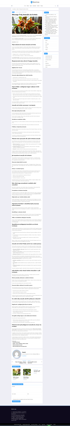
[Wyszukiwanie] (55, 6)
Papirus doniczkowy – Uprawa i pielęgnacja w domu (20, 362)
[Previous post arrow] (12, 361)
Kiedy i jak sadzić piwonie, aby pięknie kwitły (20, 346)
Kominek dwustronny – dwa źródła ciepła (51, 29)
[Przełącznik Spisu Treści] (17, 42)
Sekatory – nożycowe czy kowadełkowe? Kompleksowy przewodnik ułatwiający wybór (16, 377)
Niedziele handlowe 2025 (49, 57)
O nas (46, 61)
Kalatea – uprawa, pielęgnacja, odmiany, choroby (20, 343)
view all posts (24, 355)
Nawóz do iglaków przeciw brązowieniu (32, 362)
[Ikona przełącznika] (11, 5)
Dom (25, 5)
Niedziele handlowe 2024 (17, 424)
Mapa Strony (47, 63)
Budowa (28, 5)
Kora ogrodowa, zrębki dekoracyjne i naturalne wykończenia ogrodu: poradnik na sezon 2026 (37, 371)
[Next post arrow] (41, 361)
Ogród (31, 5)
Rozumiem (49, 425)
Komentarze (13, 386)
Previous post (24, 360)
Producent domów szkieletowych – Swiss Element (19, 411)
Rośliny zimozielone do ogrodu (17, 344)
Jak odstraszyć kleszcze (16, 342)
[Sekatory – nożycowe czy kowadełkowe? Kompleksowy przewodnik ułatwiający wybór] (16, 372)
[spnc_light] (58, 6)
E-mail (28, 393)
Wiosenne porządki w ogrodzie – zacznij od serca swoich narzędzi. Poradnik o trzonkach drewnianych (51, 33)
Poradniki (38, 5)
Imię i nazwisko (14, 393)
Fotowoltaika (34, 5)
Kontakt (54, 424)
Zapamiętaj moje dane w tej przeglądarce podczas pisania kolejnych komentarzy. (23, 399)
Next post (29, 360)
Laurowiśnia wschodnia (48, 59)
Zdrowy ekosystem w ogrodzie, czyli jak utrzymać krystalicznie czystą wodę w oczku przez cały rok (26, 377)
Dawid (17, 12)
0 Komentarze (24, 12)
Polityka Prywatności (48, 65)
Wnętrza (42, 5)
